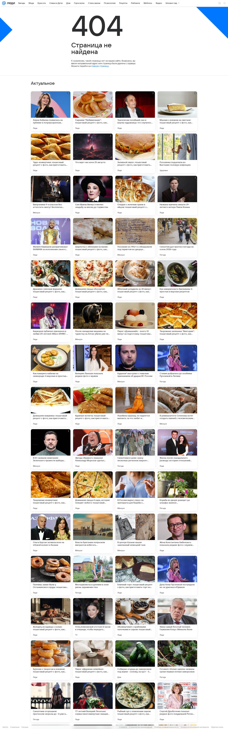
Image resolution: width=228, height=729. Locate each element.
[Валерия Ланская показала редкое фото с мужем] (93, 364)
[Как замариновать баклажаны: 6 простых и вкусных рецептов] (177, 280)
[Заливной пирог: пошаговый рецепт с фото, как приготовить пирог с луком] (135, 153)
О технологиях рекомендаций (140, 727)
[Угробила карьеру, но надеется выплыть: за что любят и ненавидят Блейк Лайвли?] (135, 407)
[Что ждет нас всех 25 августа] (93, 153)
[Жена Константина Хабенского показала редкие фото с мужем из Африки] (177, 533)
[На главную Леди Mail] (10, 3)
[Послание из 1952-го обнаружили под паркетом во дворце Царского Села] (135, 238)
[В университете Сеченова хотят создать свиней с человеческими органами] (177, 407)
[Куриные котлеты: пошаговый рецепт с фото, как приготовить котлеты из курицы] (93, 407)
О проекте (123, 727)
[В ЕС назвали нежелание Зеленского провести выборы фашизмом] (50, 449)
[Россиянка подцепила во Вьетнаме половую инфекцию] (177, 153)
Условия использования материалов (195, 727)
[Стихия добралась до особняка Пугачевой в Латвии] (177, 364)
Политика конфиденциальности (166, 727)
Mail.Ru (5, 727)
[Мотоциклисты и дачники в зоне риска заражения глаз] (93, 575)
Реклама (25, 727)
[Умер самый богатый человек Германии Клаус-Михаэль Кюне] (177, 618)
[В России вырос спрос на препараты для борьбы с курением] (135, 491)
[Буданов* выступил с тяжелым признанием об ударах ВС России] (135, 364)
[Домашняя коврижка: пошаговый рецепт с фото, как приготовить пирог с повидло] (50, 407)
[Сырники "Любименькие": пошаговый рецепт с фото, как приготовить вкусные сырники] (93, 111)
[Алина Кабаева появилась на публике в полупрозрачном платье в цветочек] (50, 111)
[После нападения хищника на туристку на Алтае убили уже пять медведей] (93, 322)
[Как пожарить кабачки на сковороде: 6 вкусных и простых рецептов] (50, 364)
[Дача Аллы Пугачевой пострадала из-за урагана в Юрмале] (177, 575)
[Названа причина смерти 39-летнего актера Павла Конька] (177, 195)
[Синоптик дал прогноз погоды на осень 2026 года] (177, 238)
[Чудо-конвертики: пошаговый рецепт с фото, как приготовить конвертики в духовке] (50, 153)
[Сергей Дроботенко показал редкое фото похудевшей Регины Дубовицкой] (177, 702)
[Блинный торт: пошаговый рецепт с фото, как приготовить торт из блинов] (135, 575)
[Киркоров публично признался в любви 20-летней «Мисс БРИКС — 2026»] (50, 322)
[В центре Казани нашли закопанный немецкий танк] (135, 533)
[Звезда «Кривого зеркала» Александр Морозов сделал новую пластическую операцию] (93, 449)
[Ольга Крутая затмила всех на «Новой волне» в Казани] (50, 533)
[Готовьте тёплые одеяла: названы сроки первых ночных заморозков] (177, 660)
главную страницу (99, 66)
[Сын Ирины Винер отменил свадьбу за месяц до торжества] (93, 195)
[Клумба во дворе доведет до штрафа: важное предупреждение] (177, 491)
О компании (14, 727)
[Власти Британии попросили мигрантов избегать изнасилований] (93, 533)
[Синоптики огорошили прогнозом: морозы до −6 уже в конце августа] (50, 702)
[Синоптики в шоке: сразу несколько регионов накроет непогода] (135, 449)
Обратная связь (217, 727)
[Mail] (4, 3)
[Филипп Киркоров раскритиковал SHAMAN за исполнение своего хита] (50, 238)
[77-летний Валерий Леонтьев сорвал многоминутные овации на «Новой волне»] (93, 702)
